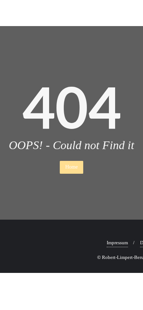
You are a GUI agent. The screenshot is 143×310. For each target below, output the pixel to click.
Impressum (117, 242)
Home (71, 167)
